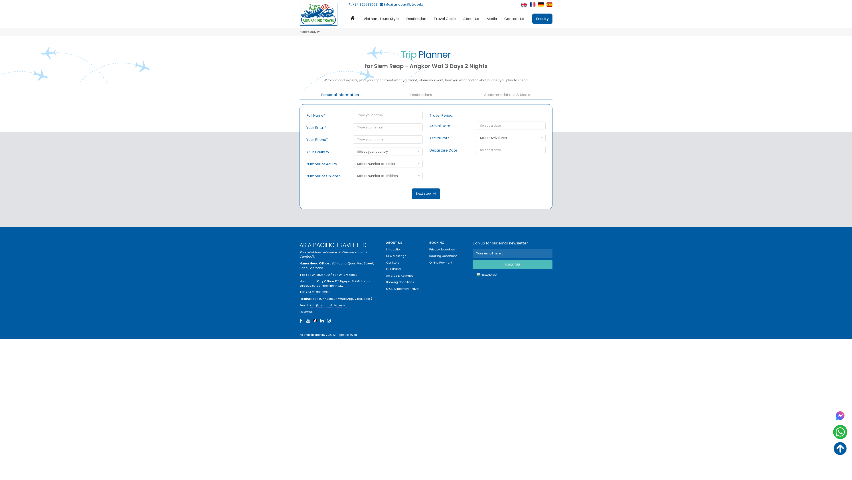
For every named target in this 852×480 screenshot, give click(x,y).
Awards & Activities (399, 276)
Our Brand (393, 269)
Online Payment (440, 262)
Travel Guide (445, 18)
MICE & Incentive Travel (402, 289)
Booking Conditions (400, 282)
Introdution (394, 249)
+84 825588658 (365, 4)
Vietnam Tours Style (381, 18)
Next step (423, 193)
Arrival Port (439, 138)
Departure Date (443, 150)
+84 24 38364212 (318, 275)
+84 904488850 (324, 299)
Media (492, 18)
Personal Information (340, 94)
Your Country (317, 151)
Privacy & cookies (442, 249)
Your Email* (316, 127)
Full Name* (315, 115)
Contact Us (514, 18)
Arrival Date (439, 125)
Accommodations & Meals (507, 94)
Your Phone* (317, 139)
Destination (416, 18)
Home (304, 32)
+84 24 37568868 (345, 275)
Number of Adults (321, 164)
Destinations (421, 94)
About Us (471, 18)
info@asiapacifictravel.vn (405, 4)
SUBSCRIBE (513, 264)
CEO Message (396, 256)
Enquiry (542, 18)
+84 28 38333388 (318, 292)
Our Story (392, 262)
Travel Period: (441, 115)
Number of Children (323, 176)
